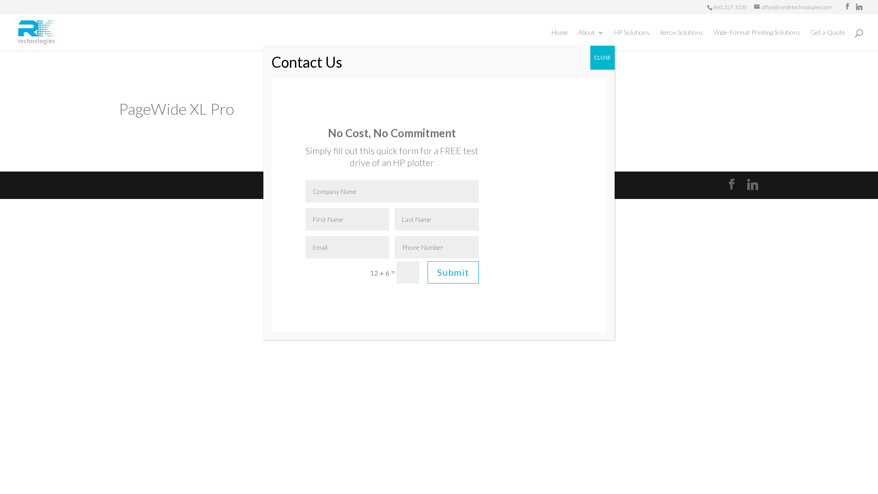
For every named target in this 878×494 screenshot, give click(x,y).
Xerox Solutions (681, 32)
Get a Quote (827, 32)
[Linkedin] (859, 7)
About (586, 32)
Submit (453, 272)
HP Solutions (632, 32)
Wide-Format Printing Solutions (756, 32)
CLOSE (602, 57)
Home (559, 32)
